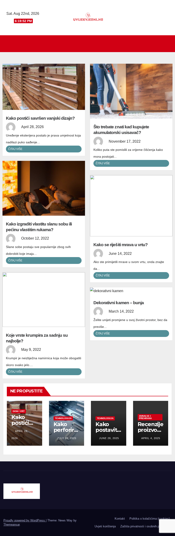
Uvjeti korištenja (105, 526)
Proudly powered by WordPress (24, 520)
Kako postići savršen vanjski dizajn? (40, 118)
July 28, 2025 (66, 438)
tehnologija (63, 418)
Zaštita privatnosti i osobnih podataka (145, 526)
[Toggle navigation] (88, 43)
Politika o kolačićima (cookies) (149, 518)
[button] (168, 44)
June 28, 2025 (109, 438)
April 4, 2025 (150, 438)
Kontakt (120, 518)
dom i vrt (19, 411)
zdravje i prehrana (145, 417)
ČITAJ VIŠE (15, 149)
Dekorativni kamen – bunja (118, 302)
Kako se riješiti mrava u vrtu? (120, 244)
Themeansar (11, 524)
